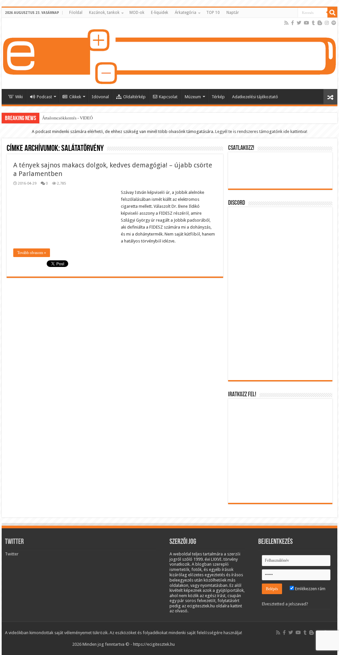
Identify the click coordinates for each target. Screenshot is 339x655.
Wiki (19, 96)
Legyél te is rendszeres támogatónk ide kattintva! (261, 131)
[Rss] (286, 23)
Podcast (44, 96)
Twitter (14, 542)
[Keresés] (332, 13)
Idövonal (100, 96)
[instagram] (326, 23)
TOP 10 (213, 12)
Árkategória (185, 12)
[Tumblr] (313, 23)
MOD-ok (136, 12)
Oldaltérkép (134, 96)
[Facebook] (292, 23)
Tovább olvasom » (31, 252)
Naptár (232, 12)
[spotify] (334, 23)
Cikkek (75, 96)
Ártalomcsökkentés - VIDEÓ (67, 117)
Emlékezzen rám (309, 588)
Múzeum (193, 96)
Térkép (218, 96)
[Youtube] (306, 23)
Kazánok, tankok (104, 12)
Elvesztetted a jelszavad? (285, 603)
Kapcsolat (168, 96)
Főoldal (75, 12)
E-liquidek (159, 12)
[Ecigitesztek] (169, 53)
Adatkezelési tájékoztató (255, 96)
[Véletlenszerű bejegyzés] (330, 97)
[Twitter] (299, 23)
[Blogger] (320, 23)
